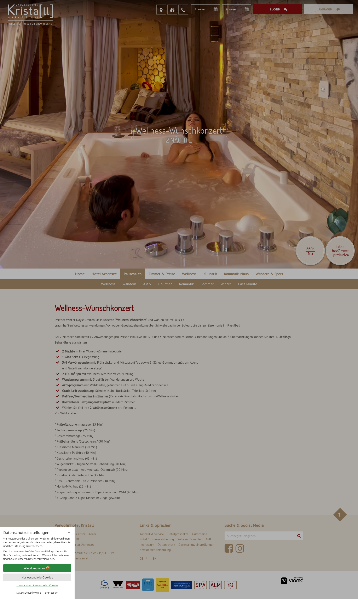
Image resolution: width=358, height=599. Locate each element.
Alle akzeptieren (34, 568)
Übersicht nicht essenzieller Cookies (37, 585)
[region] (37, 549)
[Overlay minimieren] (69, 532)
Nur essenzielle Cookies (37, 577)
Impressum (51, 592)
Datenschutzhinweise (28, 592)
